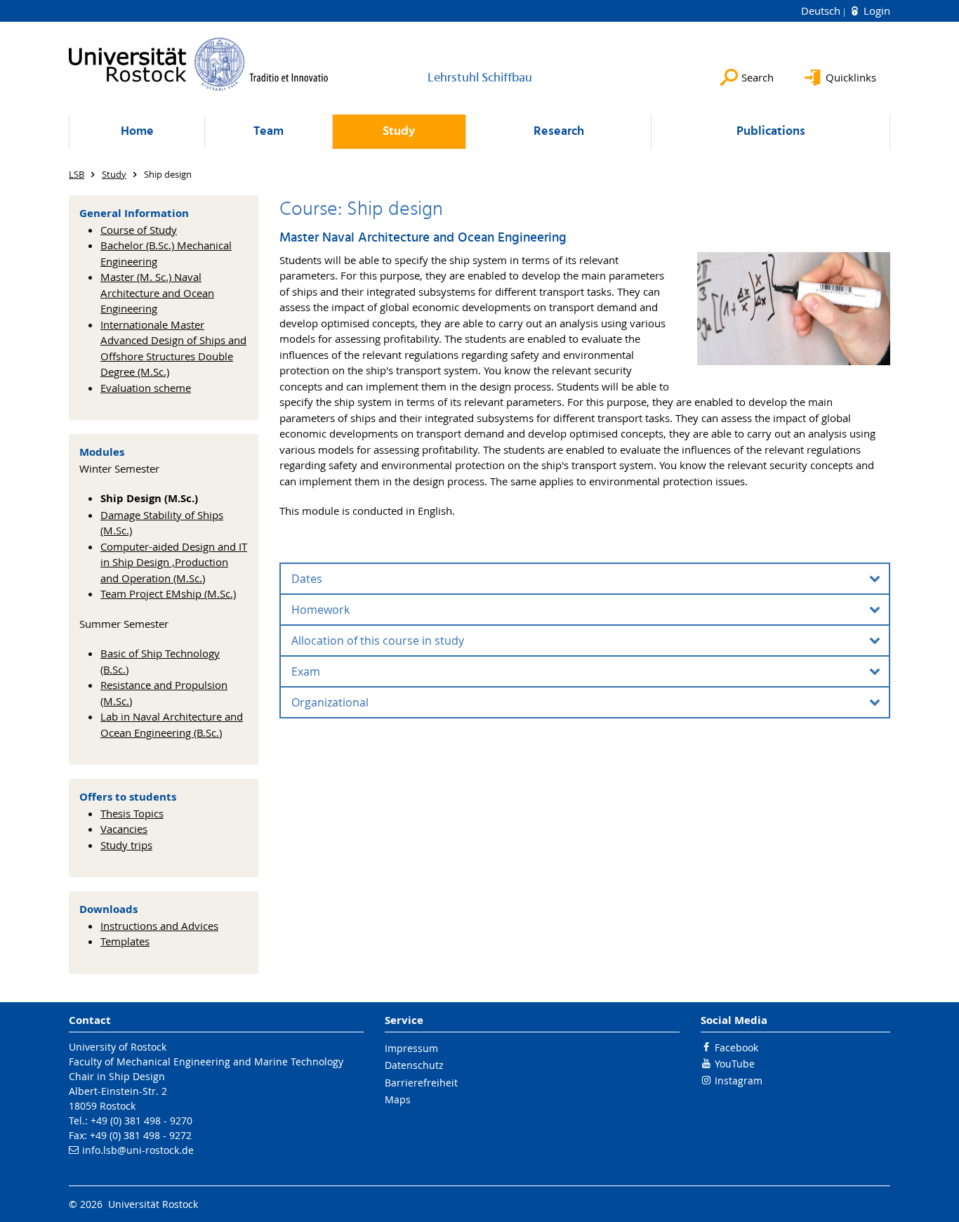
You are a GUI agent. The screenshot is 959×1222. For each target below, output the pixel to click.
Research (559, 131)
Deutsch (822, 11)
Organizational (330, 702)
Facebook (736, 1047)
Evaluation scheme (145, 388)
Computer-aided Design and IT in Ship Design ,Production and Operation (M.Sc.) (173, 562)
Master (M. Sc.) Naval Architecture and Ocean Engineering (157, 292)
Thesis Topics (132, 813)
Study (399, 131)
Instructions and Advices (159, 926)
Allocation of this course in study (377, 640)
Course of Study (138, 230)
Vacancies (123, 829)
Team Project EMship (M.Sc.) (168, 593)
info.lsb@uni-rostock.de (138, 1150)
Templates (125, 941)
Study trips (126, 845)
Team (268, 131)
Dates (306, 578)
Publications (770, 131)
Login (875, 11)
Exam (305, 671)
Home (137, 131)
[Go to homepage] (199, 64)
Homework (320, 609)
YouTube (735, 1063)
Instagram (738, 1080)
